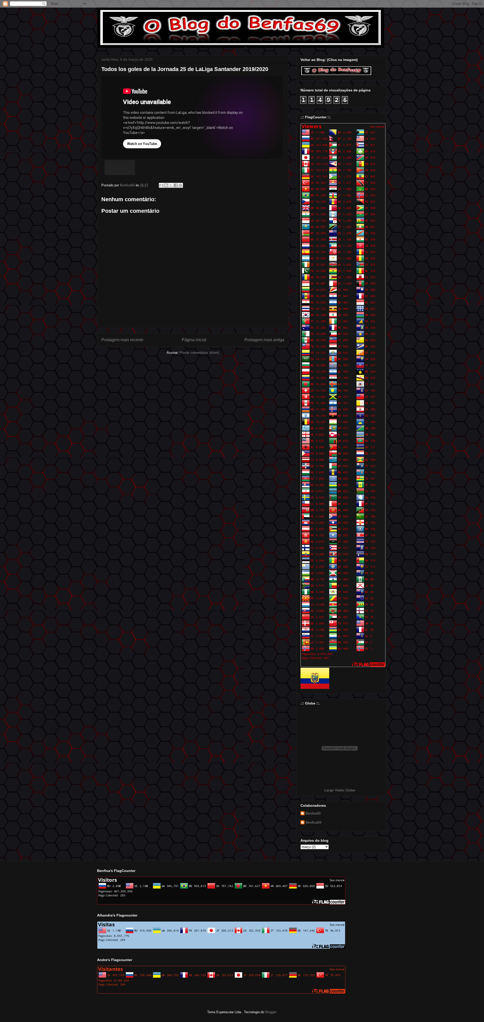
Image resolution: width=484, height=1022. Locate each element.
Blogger (270, 1012)
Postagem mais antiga (264, 340)
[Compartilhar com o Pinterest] (180, 185)
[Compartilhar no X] (170, 185)
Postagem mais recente (122, 340)
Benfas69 (313, 813)
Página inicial (194, 340)
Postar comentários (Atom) (199, 353)
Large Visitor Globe (339, 790)
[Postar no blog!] (166, 185)
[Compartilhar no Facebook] (175, 185)
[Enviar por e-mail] (161, 185)
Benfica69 (313, 822)
